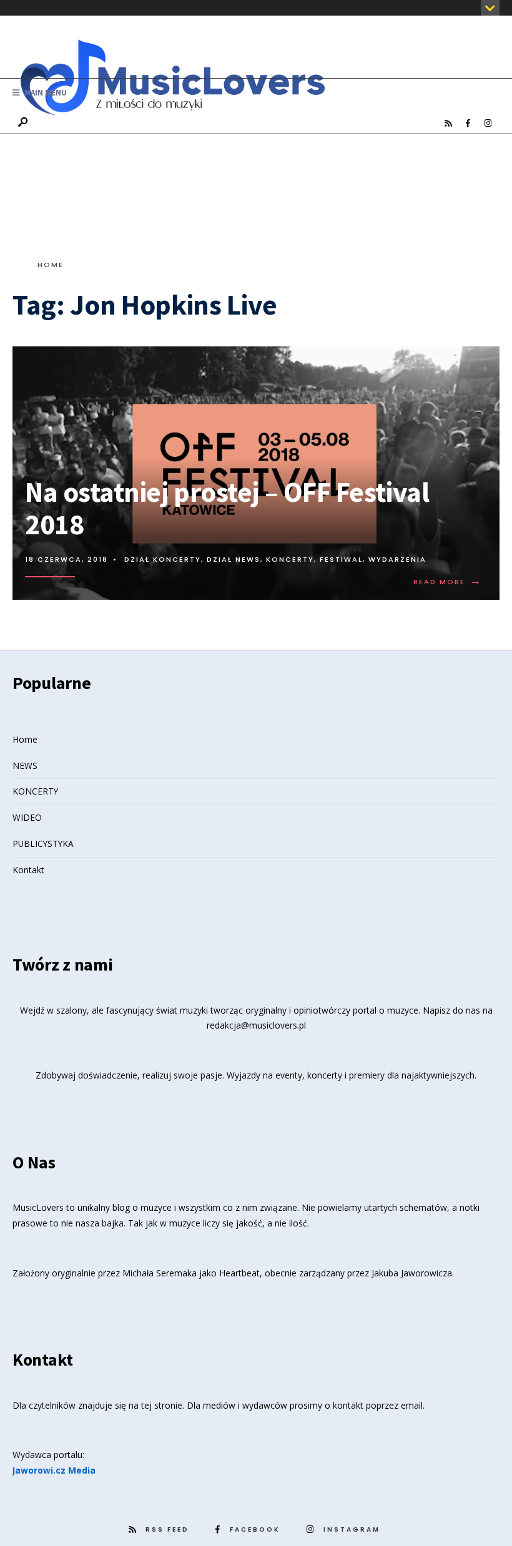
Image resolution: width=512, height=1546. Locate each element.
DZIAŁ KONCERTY (162, 559)
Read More (447, 581)
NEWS (24, 765)
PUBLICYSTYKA (43, 843)
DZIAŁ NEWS (233, 559)
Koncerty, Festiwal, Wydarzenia (346, 559)
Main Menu (44, 92)
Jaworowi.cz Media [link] (54, 1470)
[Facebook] (468, 124)
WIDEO (27, 817)
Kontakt (28, 870)
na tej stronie (155, 1405)
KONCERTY (35, 791)
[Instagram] (488, 124)
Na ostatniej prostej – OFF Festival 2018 (227, 508)
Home (50, 265)
